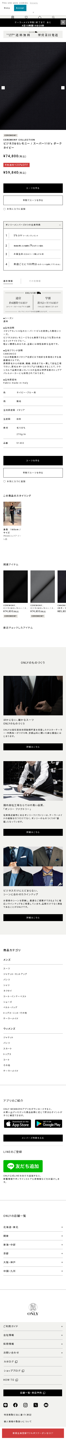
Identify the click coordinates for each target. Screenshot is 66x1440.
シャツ (6, 985)
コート (6, 1060)
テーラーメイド (10, 1018)
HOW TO (8, 1380)
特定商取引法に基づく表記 (18, 1415)
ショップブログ (12, 1370)
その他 (6, 1065)
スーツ (6, 968)
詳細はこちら (33, 747)
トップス (7, 1054)
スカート (7, 1048)
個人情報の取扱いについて (18, 1421)
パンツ (6, 980)
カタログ (9, 1361)
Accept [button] (20, 8)
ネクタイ (7, 991)
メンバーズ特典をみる (33, 1138)
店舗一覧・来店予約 (31, 1393)
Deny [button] (7, 8)
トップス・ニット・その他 (15, 1013)
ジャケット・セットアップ (15, 974)
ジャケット (8, 1037)
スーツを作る (33, 188)
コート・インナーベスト (15, 996)
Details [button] (34, 3)
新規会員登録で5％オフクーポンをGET (33, 1433)
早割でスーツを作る (33, 200)
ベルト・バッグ (10, 1007)
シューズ (7, 1002)
